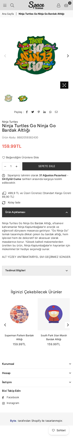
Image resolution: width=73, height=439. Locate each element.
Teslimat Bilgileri (15, 270)
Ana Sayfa (8, 13)
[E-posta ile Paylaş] (56, 112)
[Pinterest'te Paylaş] (38, 112)
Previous (5, 56)
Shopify (36, 420)
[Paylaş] (44, 112)
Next (68, 56)
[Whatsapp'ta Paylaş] (50, 112)
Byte (13, 420)
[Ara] (12, 5)
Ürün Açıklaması (15, 212)
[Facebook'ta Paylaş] (27, 112)
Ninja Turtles (10, 121)
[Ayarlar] (58, 5)
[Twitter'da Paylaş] (32, 112)
